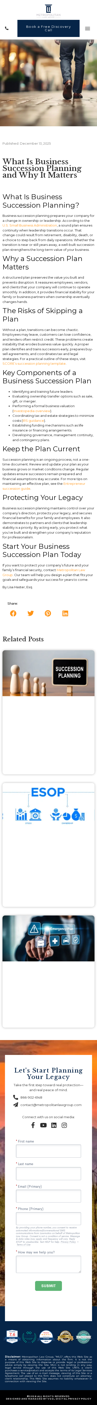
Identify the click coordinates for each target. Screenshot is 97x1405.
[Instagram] (64, 1125)
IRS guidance (33, 421)
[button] (87, 28)
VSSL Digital (57, 1398)
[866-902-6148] (9, 28)
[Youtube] (43, 1125)
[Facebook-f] (33, 1125)
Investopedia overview (31, 411)
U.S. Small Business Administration (29, 225)
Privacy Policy (79, 1398)
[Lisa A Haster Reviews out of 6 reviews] (46, 1344)
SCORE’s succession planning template (34, 363)
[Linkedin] (54, 1125)
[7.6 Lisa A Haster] (12, 1344)
